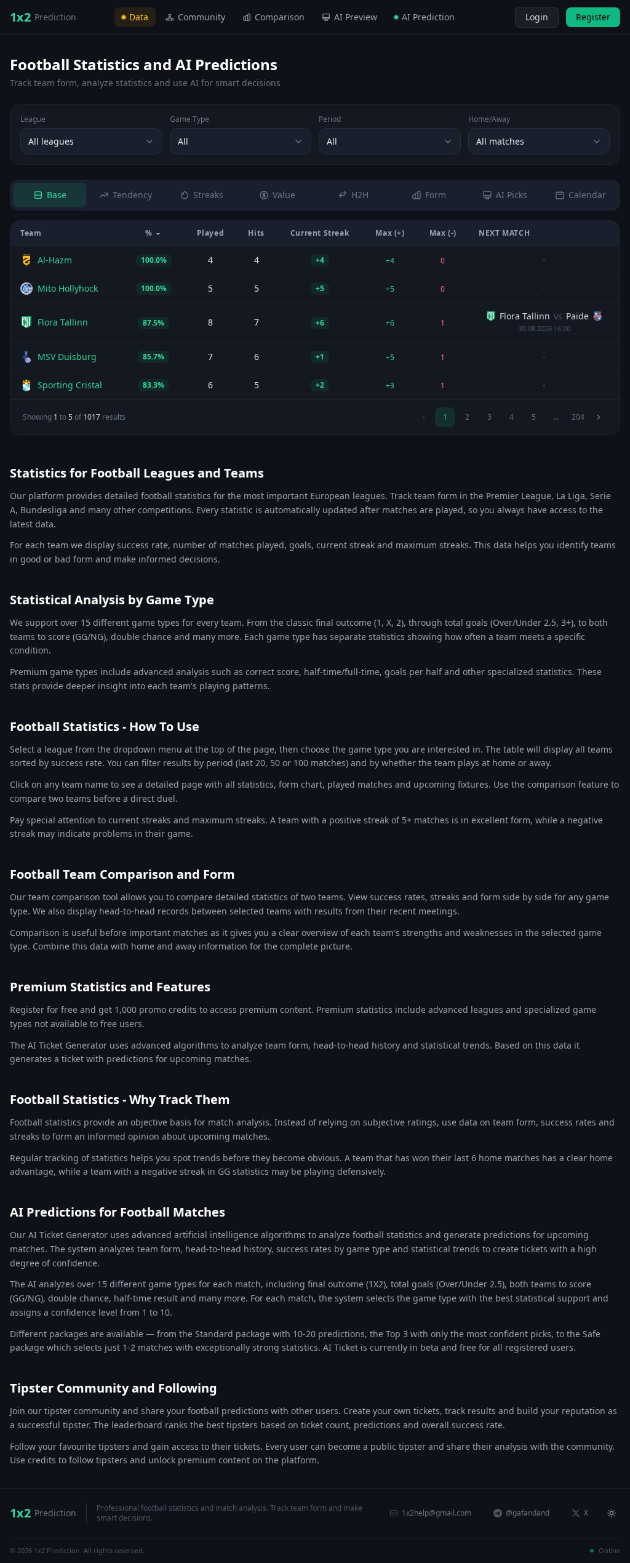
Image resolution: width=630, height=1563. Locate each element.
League (33, 119)
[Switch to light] (504, 17)
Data (138, 17)
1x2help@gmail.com (436, 1513)
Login (536, 17)
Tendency (132, 195)
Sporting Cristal (70, 385)
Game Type (189, 119)
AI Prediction (428, 17)
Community (201, 17)
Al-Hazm (55, 260)
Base (56, 195)
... (556, 417)
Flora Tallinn (63, 322)
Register (593, 17)
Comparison (280, 17)
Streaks (208, 195)
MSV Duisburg (67, 356)
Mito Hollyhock (68, 288)
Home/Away (489, 119)
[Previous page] (424, 417)
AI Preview (355, 17)
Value (284, 195)
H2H (360, 195)
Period (330, 119)
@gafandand (527, 1513)
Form (435, 195)
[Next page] (598, 417)
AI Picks (511, 195)
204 (578, 417)
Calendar (587, 195)
